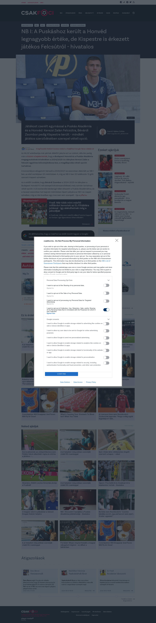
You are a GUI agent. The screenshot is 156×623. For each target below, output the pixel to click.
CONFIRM (61, 374)
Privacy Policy (91, 382)
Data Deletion (65, 382)
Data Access (78, 382)
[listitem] (78, 280)
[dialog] (78, 311)
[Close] (117, 241)
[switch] (106, 285)
